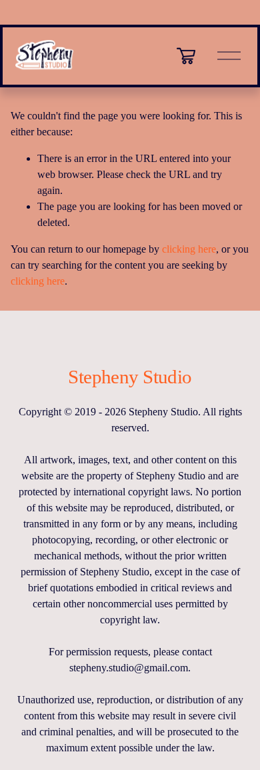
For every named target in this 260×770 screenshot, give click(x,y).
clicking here (189, 249)
